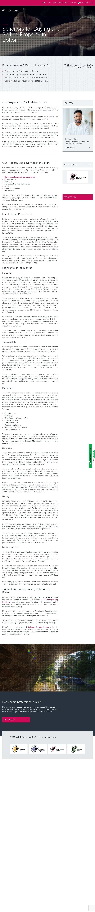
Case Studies (58, 3)
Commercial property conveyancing (20, 177)
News (49, 3)
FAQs (66, 3)
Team (44, 3)
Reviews (73, 3)
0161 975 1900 (86, 3)
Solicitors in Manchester (38, 627)
